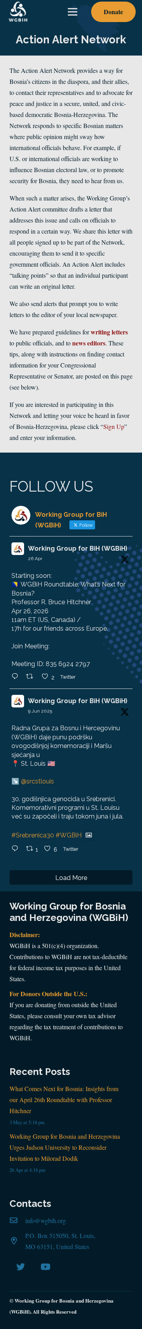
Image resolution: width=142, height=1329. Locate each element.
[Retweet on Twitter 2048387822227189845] (32, 677)
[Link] (18, 12)
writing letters (109, 331)
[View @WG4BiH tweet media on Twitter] (89, 835)
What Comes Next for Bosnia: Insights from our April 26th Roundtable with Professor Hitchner (63, 1099)
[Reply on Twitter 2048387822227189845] (16, 677)
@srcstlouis (37, 781)
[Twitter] (20, 1267)
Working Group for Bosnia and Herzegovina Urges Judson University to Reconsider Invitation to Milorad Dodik (64, 1147)
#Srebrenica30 (32, 835)
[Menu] (72, 12)
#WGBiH (69, 835)
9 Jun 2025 (40, 711)
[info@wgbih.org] (17, 1220)
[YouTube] (45, 1267)
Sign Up (113, 426)
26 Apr (35, 558)
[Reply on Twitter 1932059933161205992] (16, 849)
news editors (88, 342)
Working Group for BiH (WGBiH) (77, 548)
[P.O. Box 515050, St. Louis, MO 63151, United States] (17, 1241)
